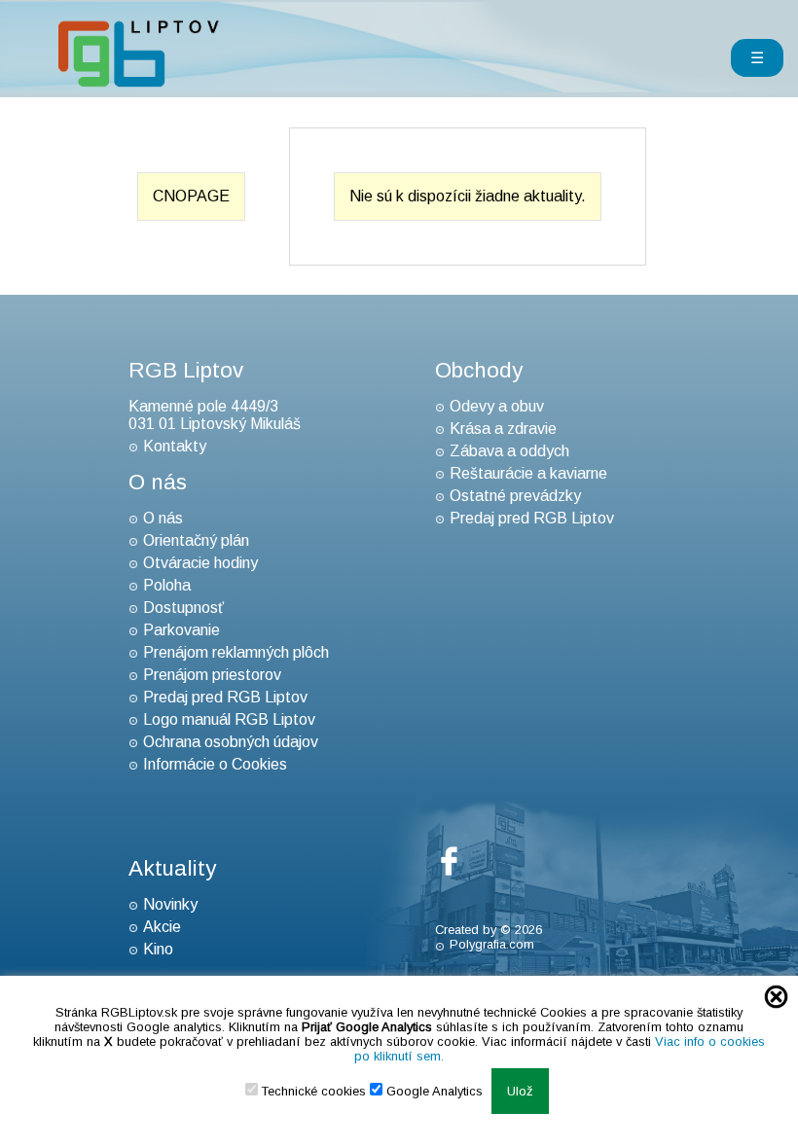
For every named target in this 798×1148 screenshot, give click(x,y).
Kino (158, 949)
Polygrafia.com (492, 944)
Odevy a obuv (497, 406)
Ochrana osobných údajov (230, 742)
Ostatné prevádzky (515, 495)
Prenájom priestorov (212, 674)
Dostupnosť (183, 607)
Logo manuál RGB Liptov (229, 719)
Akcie (162, 926)
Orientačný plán (196, 540)
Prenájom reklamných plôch (236, 652)
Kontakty (174, 446)
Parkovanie (181, 630)
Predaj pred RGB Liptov (225, 697)
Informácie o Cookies (215, 764)
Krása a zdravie (503, 428)
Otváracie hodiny (200, 563)
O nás (163, 518)
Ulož (520, 1091)
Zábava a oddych (509, 451)
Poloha (167, 585)
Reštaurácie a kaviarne (528, 473)
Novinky (170, 904)
